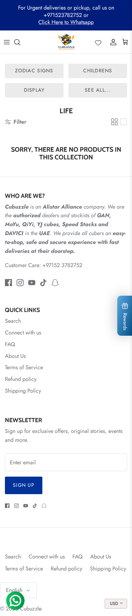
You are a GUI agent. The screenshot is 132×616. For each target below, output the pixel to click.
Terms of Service (24, 367)
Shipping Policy (23, 391)
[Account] (111, 42)
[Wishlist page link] (98, 42)
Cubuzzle (30, 609)
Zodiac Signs (34, 70)
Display (34, 90)
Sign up (23, 485)
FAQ (10, 344)
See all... (98, 90)
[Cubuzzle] (66, 42)
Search (13, 321)
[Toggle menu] (7, 42)
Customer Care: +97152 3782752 (43, 265)
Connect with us (23, 333)
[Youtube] (31, 282)
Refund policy (21, 379)
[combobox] (116, 604)
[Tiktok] (43, 282)
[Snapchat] (55, 282)
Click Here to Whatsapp (66, 22)
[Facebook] (8, 282)
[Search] (20, 42)
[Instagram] (20, 282)
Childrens (97, 70)
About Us (15, 356)
